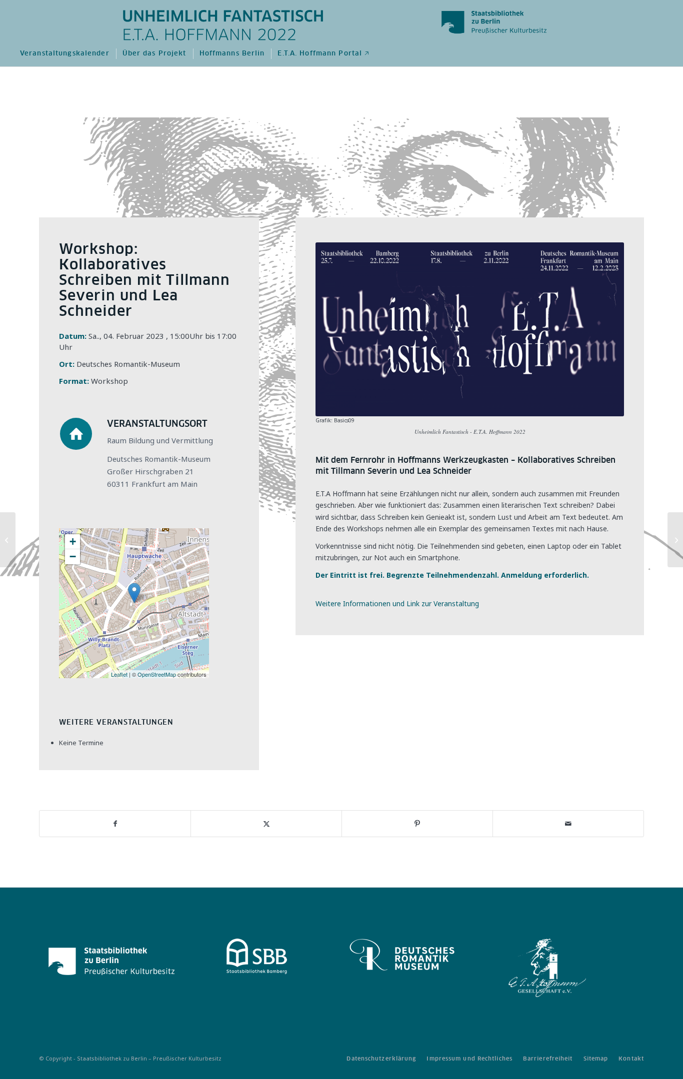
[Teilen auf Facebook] (115, 824)
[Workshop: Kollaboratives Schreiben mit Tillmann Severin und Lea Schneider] (8, 539)
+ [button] (73, 541)
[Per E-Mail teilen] (568, 824)
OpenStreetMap (157, 674)
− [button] (73, 556)
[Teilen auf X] (266, 824)
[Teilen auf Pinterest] (417, 824)
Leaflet (119, 674)
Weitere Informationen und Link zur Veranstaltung (397, 603)
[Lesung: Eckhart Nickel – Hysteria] (675, 539)
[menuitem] (64, 53)
